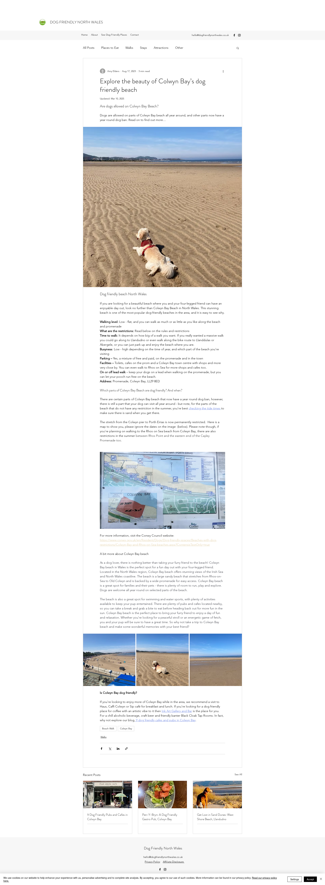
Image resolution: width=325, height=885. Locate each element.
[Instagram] (239, 35)
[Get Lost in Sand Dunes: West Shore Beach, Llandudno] (217, 794)
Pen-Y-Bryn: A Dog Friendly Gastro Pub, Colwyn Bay (159, 817)
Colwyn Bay (126, 728)
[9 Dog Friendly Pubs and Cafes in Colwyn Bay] (107, 794)
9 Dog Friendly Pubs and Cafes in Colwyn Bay (107, 817)
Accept (310, 879)
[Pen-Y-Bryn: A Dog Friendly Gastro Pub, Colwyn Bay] (162, 794)
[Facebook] (234, 35)
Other (179, 48)
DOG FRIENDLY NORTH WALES (76, 22)
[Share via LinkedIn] (118, 748)
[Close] (321, 879)
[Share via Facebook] (101, 748)
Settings (294, 879)
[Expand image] (109, 660)
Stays (143, 48)
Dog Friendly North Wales (163, 848)
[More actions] (223, 71)
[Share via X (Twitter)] (109, 748)
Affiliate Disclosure (173, 861)
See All (238, 774)
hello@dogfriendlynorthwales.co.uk (210, 35)
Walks (129, 48)
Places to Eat (110, 48)
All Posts (88, 48)
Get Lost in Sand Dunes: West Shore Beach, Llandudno (215, 817)
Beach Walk (108, 728)
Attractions (161, 48)
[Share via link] (126, 748)
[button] (237, 48)
